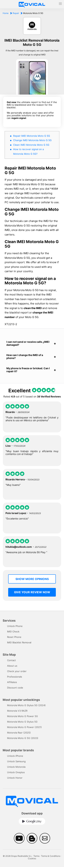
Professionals (14, 676)
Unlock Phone (15, 626)
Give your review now (32, 592)
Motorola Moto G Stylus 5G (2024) (26, 705)
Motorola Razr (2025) (19, 732)
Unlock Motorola (16, 766)
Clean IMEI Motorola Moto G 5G (31, 144)
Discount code (15, 687)
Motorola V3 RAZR (17, 710)
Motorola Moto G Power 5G (22, 716)
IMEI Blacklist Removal (19, 642)
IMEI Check (13, 631)
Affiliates (12, 682)
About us (12, 665)
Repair (16, 13)
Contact (11, 660)
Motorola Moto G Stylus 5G (22, 721)
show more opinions (32, 579)
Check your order (16, 671)
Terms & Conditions (50, 856)
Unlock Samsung (16, 761)
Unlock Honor (14, 777)
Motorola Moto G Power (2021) (24, 727)
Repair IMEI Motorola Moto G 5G (31, 135)
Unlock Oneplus (16, 772)
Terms (36, 856)
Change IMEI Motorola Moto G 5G (32, 140)
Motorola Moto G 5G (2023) (22, 738)
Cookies (32, 858)
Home (6, 13)
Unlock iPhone (15, 755)
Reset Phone (14, 637)
